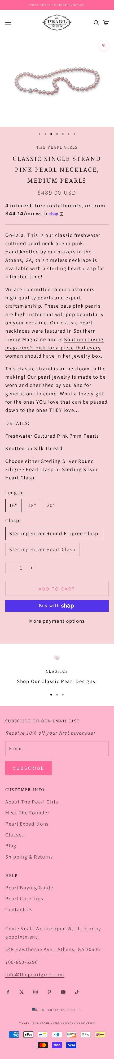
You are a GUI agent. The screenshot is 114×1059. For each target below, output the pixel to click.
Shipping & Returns (29, 856)
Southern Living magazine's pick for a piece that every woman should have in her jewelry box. (54, 347)
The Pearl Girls (57, 147)
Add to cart (57, 589)
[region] (57, 670)
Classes (14, 834)
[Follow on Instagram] (35, 992)
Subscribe (28, 768)
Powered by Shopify (78, 1022)
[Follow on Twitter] (21, 992)
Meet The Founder (27, 812)
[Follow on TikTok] (77, 992)
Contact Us (19, 909)
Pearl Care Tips (24, 898)
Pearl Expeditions (27, 824)
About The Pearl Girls (31, 801)
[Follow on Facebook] (8, 992)
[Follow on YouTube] (63, 992)
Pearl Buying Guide (29, 887)
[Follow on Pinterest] (49, 992)
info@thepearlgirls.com (34, 974)
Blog (11, 845)
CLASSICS (57, 671)
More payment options (57, 621)
